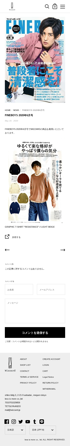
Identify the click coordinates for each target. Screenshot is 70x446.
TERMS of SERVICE (29, 377)
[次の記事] (62, 250)
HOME (8, 110)
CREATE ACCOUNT (51, 359)
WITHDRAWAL (49, 389)
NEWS (16, 110)
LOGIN (46, 365)
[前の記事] (7, 250)
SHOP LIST (25, 365)
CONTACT (24, 371)
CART (45, 371)
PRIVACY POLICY (28, 383)
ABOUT (23, 359)
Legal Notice (48, 377)
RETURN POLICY (51, 383)
